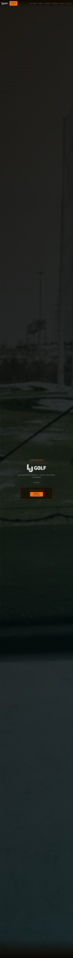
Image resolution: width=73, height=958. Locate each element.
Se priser (36, 482)
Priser (40, 3)
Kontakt (69, 3)
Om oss (62, 3)
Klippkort (47, 3)
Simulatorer (32, 3)
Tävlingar (55, 3)
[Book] (13, 3)
